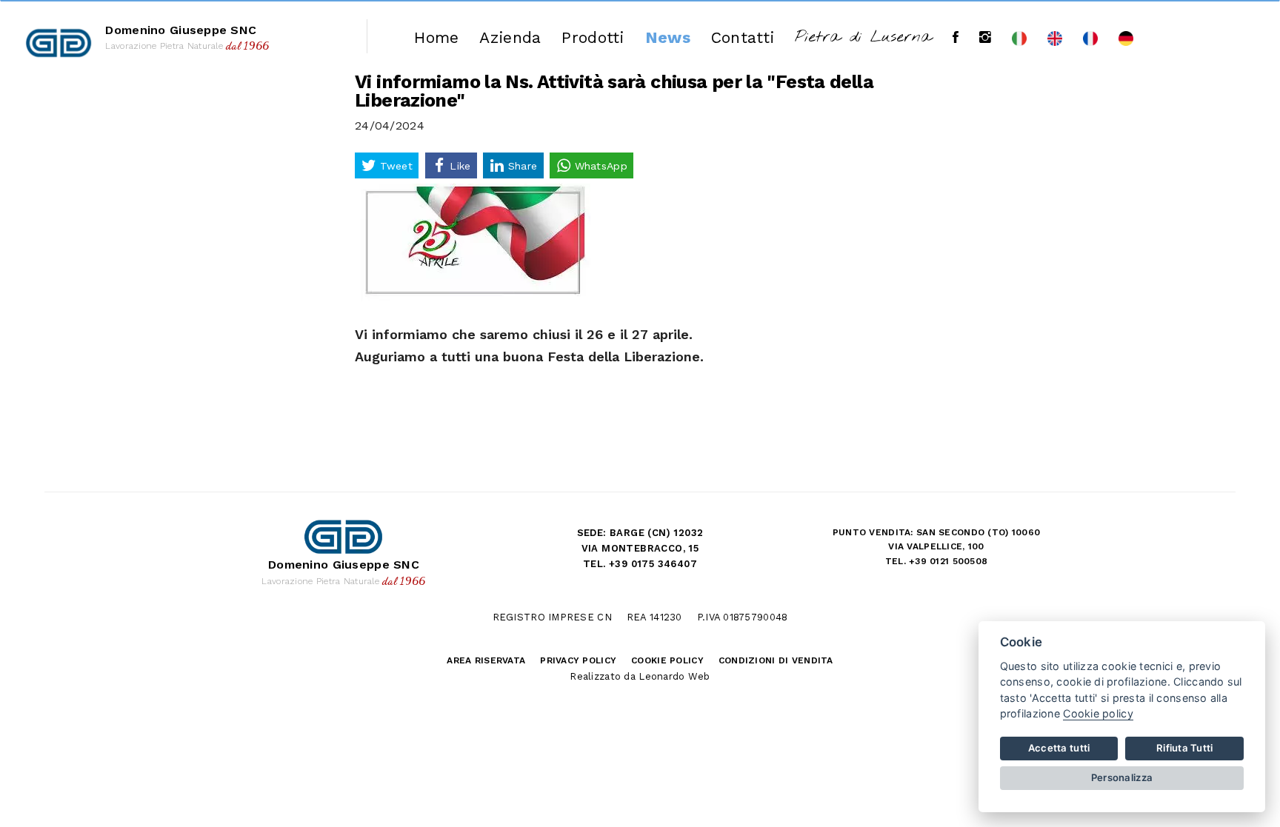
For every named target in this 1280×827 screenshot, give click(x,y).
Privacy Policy (578, 660)
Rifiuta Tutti (1184, 748)
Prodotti (592, 37)
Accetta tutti (1059, 748)
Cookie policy (1098, 713)
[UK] (1054, 38)
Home (436, 37)
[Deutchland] (1126, 38)
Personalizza (1122, 777)
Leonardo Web (674, 676)
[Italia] (1019, 38)
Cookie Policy (667, 660)
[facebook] (956, 37)
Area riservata (486, 660)
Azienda (510, 37)
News (667, 37)
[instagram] (985, 37)
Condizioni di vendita (776, 660)
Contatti (742, 37)
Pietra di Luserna (863, 37)
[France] (1090, 38)
